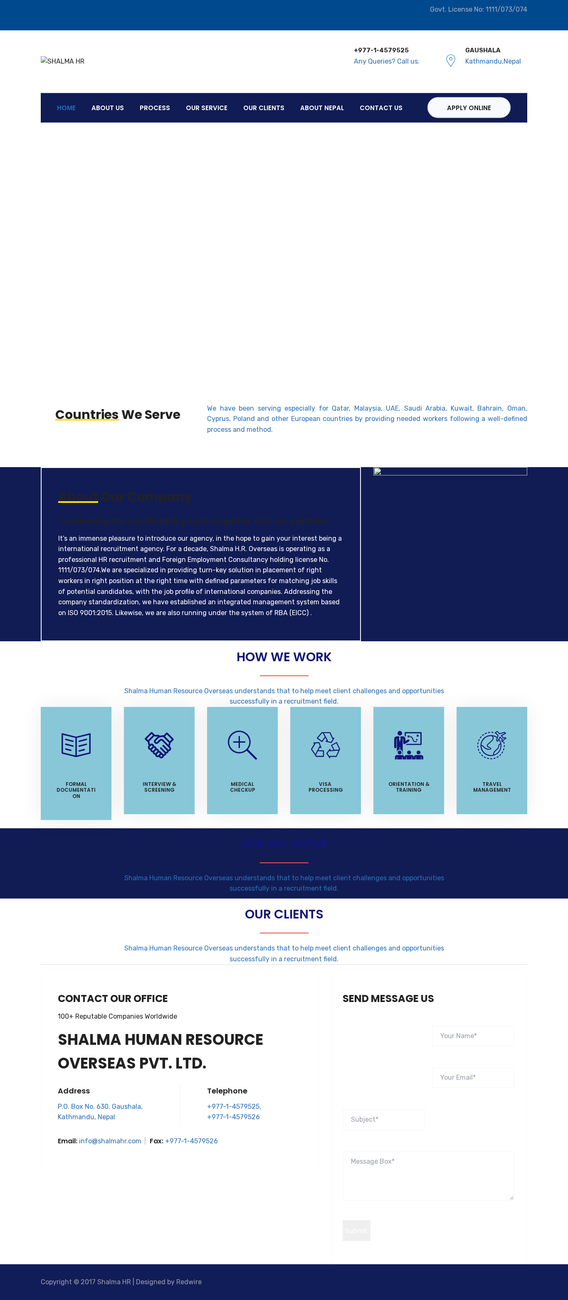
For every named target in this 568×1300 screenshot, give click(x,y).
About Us (107, 107)
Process (155, 107)
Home (66, 107)
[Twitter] (55, 15)
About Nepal (322, 107)
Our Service (206, 107)
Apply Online (469, 107)
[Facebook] (45, 15)
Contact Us (381, 107)
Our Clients (263, 107)
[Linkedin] (66, 15)
